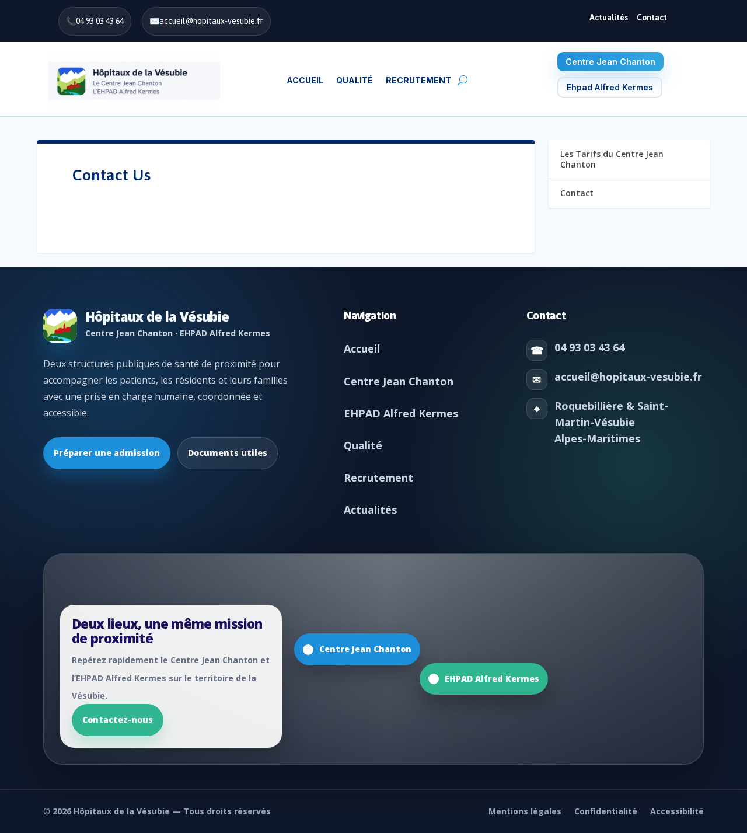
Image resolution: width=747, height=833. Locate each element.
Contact (652, 17)
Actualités (608, 17)
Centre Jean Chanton (610, 62)
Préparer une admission (107, 452)
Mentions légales (524, 811)
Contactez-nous (117, 719)
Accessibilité (677, 811)
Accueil (305, 80)
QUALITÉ (354, 80)
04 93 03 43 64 (100, 21)
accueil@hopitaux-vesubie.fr (211, 21)
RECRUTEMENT (418, 80)
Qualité (363, 445)
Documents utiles (227, 452)
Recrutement (378, 477)
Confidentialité (605, 811)
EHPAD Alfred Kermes (401, 413)
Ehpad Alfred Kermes (610, 87)
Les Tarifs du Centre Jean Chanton (612, 159)
